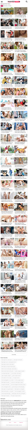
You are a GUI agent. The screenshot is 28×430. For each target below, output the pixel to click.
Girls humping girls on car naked (7, 380)
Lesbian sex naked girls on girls (17, 382)
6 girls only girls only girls (6, 375)
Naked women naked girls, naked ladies (9, 368)
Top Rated (9, 5)
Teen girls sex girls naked (16, 395)
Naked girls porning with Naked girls (8, 366)
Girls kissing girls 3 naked (20, 391)
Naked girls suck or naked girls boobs (8, 362)
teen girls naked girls (5, 384)
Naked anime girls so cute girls (7, 391)
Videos (15, 422)
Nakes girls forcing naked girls (7, 389)
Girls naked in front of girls (6, 377)
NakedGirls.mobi (14, 2)
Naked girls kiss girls (5, 382)
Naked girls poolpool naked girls (7, 364)
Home (10, 422)
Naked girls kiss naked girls (6, 359)
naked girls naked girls (18, 359)
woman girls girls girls (5, 373)
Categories (21, 422)
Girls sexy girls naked (19, 380)
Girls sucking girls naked (6, 386)
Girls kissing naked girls (5, 393)
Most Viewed (5, 5)
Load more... (14, 354)
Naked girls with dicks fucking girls (18, 393)
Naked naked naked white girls (7, 371)
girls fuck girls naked (16, 375)
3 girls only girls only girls (19, 371)
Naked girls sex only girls (19, 389)
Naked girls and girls (5, 395)
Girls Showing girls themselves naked (18, 384)
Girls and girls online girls (16, 373)
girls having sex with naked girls (18, 386)
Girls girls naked (16, 377)
